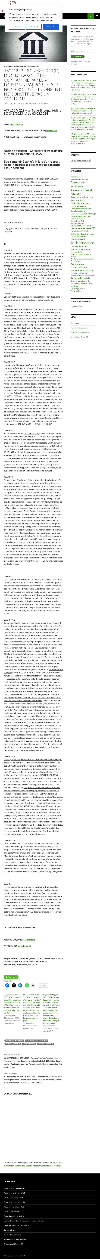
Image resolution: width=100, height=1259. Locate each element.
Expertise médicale (80, 231)
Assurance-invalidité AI (13, 1197)
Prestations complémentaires (82, 259)
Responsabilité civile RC (13, 1244)
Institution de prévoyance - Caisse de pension (83, 235)
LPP (85, 247)
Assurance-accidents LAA (15, 66)
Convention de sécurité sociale (80, 216)
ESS (93, 228)
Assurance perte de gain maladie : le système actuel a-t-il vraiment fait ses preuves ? (83, 110)
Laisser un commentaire (38, 104)
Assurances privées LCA (13, 1211)
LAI (72, 247)
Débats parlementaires (81, 228)
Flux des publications (79, 328)
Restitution (91, 275)
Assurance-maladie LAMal (14, 1202)
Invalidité (83, 239)
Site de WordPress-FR (79, 337)
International (75, 239)
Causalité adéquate (78, 211)
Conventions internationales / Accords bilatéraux (24, 1221)
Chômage (91, 213)
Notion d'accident (46, 1044)
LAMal (76, 246)
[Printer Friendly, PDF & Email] (11, 977)
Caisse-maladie (83, 203)
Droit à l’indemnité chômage (81, 226)
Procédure (76, 261)
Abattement (75, 177)
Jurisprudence (33, 66)
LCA (81, 247)
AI (82, 176)
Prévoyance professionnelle (79, 266)
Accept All (51, 27)
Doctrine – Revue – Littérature (16, 1225)
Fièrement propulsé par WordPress (16, 1256)
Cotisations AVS (77, 221)
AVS (73, 203)
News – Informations (12, 1235)
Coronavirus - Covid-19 (78, 218)
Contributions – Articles (14, 1216)
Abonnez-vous (78, 57)
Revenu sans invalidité (80, 281)
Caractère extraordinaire (36, 1041)
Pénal (72, 271)
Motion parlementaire (80, 249)
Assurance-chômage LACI (14, 1193)
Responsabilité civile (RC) (79, 276)
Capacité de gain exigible (78, 206)
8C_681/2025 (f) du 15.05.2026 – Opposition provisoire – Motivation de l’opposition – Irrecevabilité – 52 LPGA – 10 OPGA (83, 99)
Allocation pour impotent (79, 179)
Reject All (34, 27)
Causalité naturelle (78, 214)
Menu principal (97, 16)
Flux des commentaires (80, 332)
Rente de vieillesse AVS (79, 273)
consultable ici (16, 124)
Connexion (75, 323)
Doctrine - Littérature (77, 223)
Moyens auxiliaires (77, 252)
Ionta (21, 104)
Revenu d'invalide (80, 278)
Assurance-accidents (14, 1041)
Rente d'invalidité (84, 270)
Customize (17, 27)
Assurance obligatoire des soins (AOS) (82, 199)
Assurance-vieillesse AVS (14, 1207)
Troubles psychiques (78, 289)
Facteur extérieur (13, 1044)
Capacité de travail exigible (81, 208)
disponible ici (51, 130)
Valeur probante (77, 291)
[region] (34, 18)
